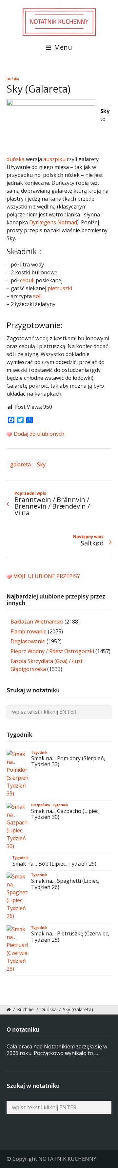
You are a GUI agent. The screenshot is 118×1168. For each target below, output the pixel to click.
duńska (16, 159)
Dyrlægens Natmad (53, 222)
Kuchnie (25, 1009)
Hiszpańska (40, 805)
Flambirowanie (28, 631)
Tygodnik (39, 752)
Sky (41, 464)
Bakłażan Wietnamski (36, 621)
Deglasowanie (27, 641)
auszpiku (54, 159)
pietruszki (60, 288)
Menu (62, 47)
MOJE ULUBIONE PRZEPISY (46, 576)
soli (37, 296)
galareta (20, 464)
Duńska (13, 79)
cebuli (27, 280)
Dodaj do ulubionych (38, 433)
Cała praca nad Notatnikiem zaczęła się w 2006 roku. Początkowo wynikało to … (57, 1050)
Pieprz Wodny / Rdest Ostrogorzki (52, 651)
